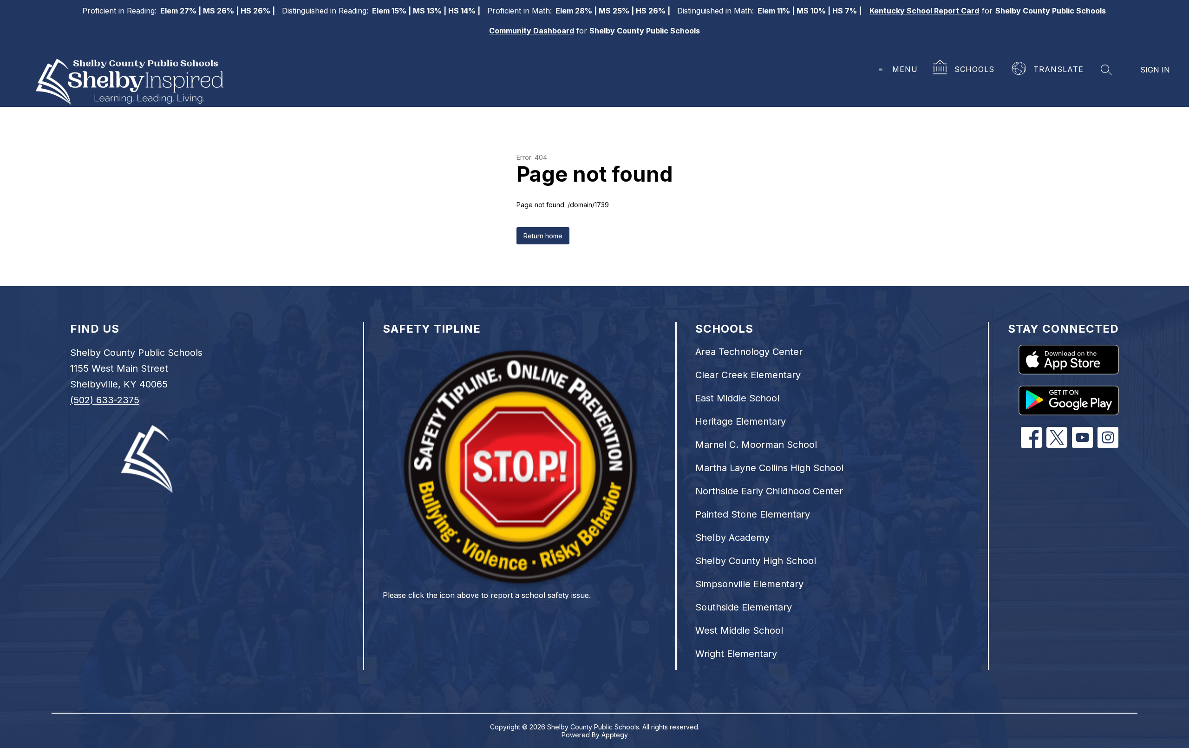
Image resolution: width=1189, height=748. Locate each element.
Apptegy (614, 735)
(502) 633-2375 (104, 400)
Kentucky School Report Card (924, 10)
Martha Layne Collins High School (769, 467)
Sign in (1155, 69)
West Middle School (739, 630)
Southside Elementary (743, 607)
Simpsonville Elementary (749, 584)
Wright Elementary (736, 653)
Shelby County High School (755, 560)
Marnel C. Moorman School (756, 444)
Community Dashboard (531, 30)
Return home (542, 236)
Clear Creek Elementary (748, 375)
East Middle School (737, 398)
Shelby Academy (732, 537)
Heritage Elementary (740, 421)
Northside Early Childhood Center (769, 491)
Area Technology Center (749, 351)
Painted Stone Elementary (752, 514)
